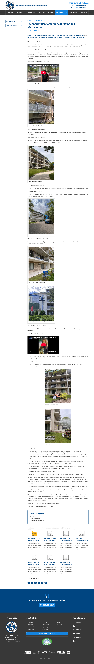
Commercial (31, 12)
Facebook (78, 622)
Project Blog (74, 12)
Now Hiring (59, 624)
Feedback (58, 622)
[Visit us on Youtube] (74, 633)
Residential (30, 624)
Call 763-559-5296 (79, 5)
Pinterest (78, 629)
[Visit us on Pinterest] (74, 629)
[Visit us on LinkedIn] (74, 626)
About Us (50, 12)
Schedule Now (61, 13)
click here (75, 7)
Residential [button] (20, 12)
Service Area (41, 12)
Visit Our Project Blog (46, 633)
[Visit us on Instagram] (74, 637)
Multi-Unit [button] (10, 12)
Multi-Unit (30, 622)
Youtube (78, 633)
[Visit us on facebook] (74, 622)
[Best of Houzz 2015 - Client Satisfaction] (58, 306)
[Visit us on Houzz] (74, 641)
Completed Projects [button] (11, 25)
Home (57, 627)
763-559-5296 (12, 635)
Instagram (78, 637)
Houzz (77, 641)
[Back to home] (9, 5)
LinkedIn (78, 626)
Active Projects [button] (10, 21)
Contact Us (84, 12)
